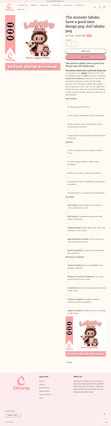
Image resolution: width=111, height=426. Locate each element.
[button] (23, 5)
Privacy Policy (44, 388)
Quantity (68, 40)
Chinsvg (12, 422)
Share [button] (70, 362)
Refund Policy (44, 391)
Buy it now (86, 57)
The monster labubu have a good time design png (86, 70)
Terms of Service (45, 394)
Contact (42, 384)
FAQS (41, 398)
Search (41, 381)
